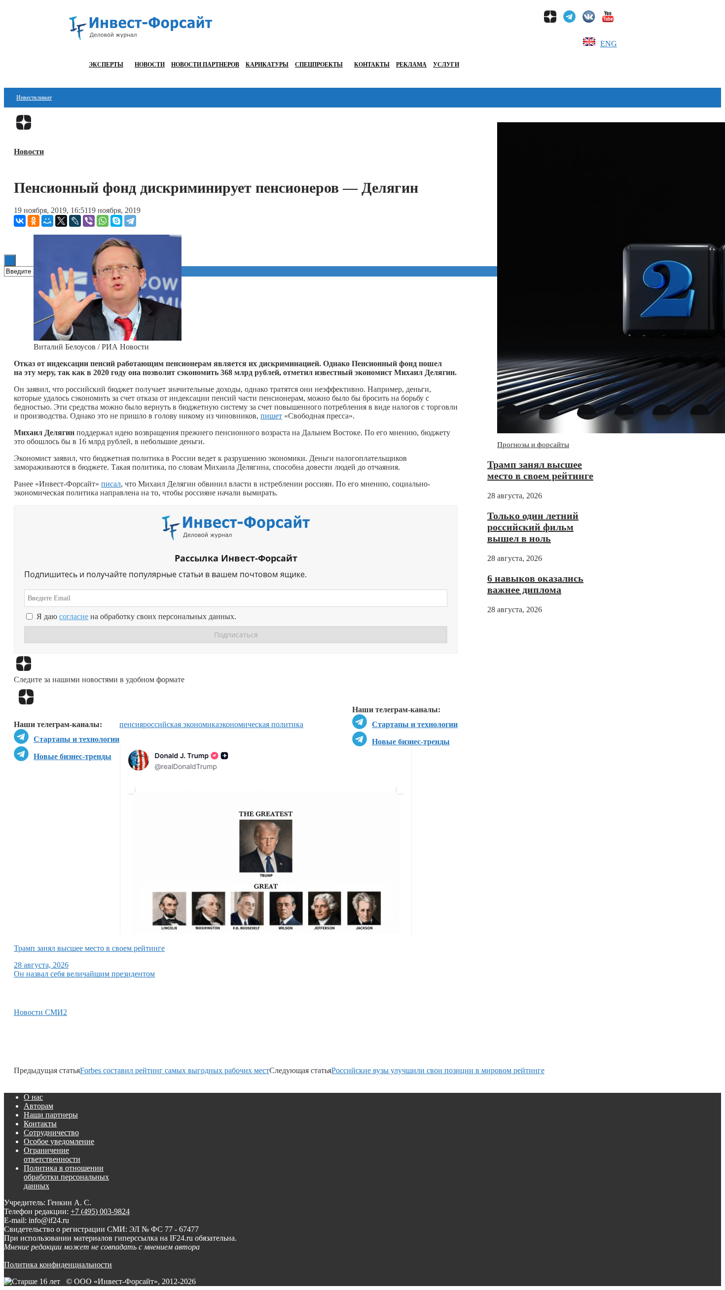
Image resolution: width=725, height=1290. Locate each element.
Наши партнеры (51, 1115)
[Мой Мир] (47, 221)
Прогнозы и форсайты (533, 445)
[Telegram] (130, 221)
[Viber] (89, 221)
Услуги (446, 64)
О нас (33, 1097)
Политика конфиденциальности (58, 1264)
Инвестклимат (34, 97)
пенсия (131, 724)
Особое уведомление (59, 1141)
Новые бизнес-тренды (411, 741)
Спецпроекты (319, 64)
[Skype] (116, 221)
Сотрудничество (51, 1132)
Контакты (372, 64)
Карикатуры (267, 64)
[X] (61, 221)
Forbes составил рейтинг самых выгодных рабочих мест (174, 1070)
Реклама (411, 64)
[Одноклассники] (33, 221)
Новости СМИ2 (40, 1012)
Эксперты (106, 64)
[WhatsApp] (103, 221)
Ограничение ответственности (52, 1154)
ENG (608, 43)
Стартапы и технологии (415, 724)
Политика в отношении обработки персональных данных (66, 1177)
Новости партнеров (205, 64)
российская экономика (181, 724)
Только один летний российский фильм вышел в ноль (533, 527)
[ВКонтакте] (20, 221)
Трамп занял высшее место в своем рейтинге (540, 470)
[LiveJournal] (75, 221)
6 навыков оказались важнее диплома (535, 584)
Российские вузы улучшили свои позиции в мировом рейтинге (437, 1070)
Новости (150, 64)
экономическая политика (261, 724)
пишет (271, 416)
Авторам (38, 1106)
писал (111, 484)
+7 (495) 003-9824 (100, 1211)
